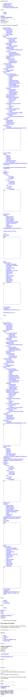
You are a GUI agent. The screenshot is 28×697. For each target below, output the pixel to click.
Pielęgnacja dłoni (10, 47)
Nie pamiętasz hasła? (5, 686)
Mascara (11, 178)
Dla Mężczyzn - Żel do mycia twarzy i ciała (16, 127)
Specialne (8, 57)
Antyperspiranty (13, 52)
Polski (8, 4)
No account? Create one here (7, 690)
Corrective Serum (10, 267)
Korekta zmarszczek (13, 75)
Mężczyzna (6, 125)
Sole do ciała (12, 39)
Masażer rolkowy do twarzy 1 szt (9, 312)
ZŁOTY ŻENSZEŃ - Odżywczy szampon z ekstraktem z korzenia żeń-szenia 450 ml (13, 459)
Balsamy (8, 155)
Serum (10, 77)
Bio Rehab (8, 266)
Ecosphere (8, 269)
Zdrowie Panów (10, 220)
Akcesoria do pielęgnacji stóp (16, 49)
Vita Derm (8, 282)
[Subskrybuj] (14, 670)
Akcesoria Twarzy (10, 95)
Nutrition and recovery (14, 81)
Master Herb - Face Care (12, 270)
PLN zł (5, 13)
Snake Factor (9, 43)
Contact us (5, 636)
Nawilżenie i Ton (10, 56)
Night (10, 107)
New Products (9, 34)
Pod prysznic (12, 40)
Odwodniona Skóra (13, 80)
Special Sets (9, 30)
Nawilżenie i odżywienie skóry (13, 103)
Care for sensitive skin (14, 85)
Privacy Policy (6, 640)
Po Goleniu (8, 126)
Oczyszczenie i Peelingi (11, 38)
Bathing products (13, 42)
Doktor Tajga (9, 280)
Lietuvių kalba (14, 7)
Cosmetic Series (7, 262)
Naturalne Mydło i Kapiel (15, 54)
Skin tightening (12, 84)
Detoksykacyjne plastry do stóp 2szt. (11, 518)
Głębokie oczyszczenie (11, 113)
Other (10, 186)
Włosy (4, 154)
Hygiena (8, 51)
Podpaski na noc (13, 62)
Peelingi (11, 115)
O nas (4, 638)
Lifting (10, 79)
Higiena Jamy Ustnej (14, 53)
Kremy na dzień (12, 98)
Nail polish (11, 189)
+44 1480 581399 (5, 654)
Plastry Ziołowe (9, 216)
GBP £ (5, 12)
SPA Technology (10, 275)
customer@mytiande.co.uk (7, 656)
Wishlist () (3, 16)
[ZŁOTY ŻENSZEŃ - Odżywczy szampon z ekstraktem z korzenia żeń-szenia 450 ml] (15, 164)
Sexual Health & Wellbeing (12, 221)
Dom (4, 236)
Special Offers (9, 31)
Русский (11, 6)
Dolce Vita (8, 278)
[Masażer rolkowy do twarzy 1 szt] (11, 309)
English (10, 3)
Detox (7, 224)
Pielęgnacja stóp (10, 48)
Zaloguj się (3, 610)
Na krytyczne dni (13, 61)
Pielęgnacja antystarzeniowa (12, 97)
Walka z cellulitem (13, 45)
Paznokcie (8, 187)
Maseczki (8, 88)
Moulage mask (12, 89)
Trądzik (8, 117)
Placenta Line (9, 271)
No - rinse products (10, 161)
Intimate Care (9, 225)
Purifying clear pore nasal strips (16, 116)
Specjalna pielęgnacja (11, 160)
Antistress (11, 76)
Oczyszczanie (12, 109)
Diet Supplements (10, 219)
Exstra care (11, 101)
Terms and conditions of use (9, 639)
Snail (7, 274)
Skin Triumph (9, 279)
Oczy (7, 174)
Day (10, 104)
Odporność (8, 226)
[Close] (1, 319)
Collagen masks (12, 93)
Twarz (4, 72)
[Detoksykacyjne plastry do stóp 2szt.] (12, 228)
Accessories (6, 308)
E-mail (2, 680)
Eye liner (11, 176)
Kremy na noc (12, 99)
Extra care (11, 106)
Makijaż (5, 173)
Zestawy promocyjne (8, 29)
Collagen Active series (11, 264)
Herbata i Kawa (9, 217)
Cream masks (12, 90)
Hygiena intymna (10, 58)
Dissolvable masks (13, 92)
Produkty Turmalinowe (11, 223)
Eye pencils (11, 177)
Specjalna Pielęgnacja (11, 74)
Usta (7, 185)
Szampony (8, 158)
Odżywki (8, 159)
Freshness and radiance (14, 83)
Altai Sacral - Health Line (12, 265)
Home (4, 635)
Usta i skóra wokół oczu (11, 94)
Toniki (10, 111)
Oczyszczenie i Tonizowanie (12, 108)
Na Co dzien (12, 59)
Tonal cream (12, 182)
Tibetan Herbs (9, 273)
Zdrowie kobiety (10, 70)
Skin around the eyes (14, 86)
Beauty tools (12, 183)
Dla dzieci (5, 68)
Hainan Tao (9, 276)
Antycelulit (8, 44)
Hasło (2, 683)
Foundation (11, 181)
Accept (2, 694)
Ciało (4, 36)
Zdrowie (5, 215)
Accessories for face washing (15, 112)
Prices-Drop (9, 33)
